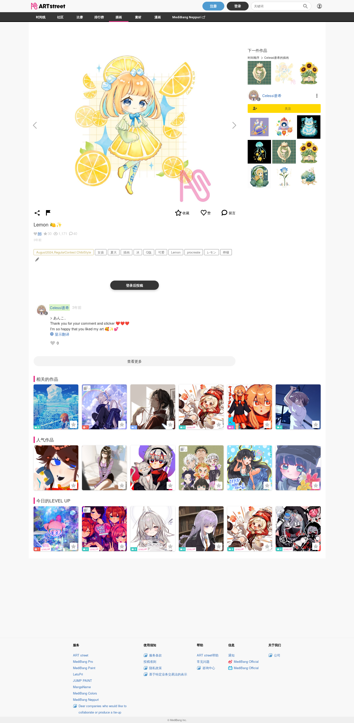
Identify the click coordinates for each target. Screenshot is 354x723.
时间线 (40, 17)
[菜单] (319, 6)
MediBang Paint (84, 667)
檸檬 (226, 252)
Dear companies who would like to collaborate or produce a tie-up (103, 708)
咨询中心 (208, 667)
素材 (138, 17)
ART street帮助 (207, 655)
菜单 (317, 95)
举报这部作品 (48, 212)
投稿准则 (150, 661)
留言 (232, 212)
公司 (277, 655)
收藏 (185, 212)
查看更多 (134, 361)
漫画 (157, 17)
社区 (60, 17)
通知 (231, 655)
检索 (305, 6)
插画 (119, 17)
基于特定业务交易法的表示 (168, 674)
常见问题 (203, 661)
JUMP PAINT (82, 680)
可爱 (161, 252)
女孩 (101, 252)
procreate (193, 252)
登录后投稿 (134, 285)
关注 (288, 108)
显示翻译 (62, 334)
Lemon (176, 252)
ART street (80, 655)
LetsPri (78, 674)
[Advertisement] (177, 597)
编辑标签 (37, 259)
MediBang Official (246, 661)
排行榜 (99, 17)
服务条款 (155, 655)
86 (40, 233)
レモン (211, 252)
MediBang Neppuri (191, 17)
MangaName (82, 686)
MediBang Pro (83, 661)
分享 (37, 212)
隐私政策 (155, 667)
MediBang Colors (85, 693)
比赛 (80, 17)
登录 (237, 6)
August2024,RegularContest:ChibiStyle (63, 252)
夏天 (113, 252)
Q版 (149, 252)
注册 (213, 6)
